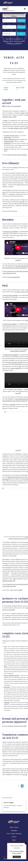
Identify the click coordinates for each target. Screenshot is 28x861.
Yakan (5, 666)
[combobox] (9, 34)
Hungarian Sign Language (11, 354)
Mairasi (6, 149)
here (23, 126)
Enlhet (5, 120)
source (17, 393)
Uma (5, 646)
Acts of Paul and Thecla (14, 362)
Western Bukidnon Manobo (11, 675)
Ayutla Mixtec (7, 137)
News (14, 840)
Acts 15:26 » (20, 88)
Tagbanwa (7, 702)
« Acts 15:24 (6, 88)
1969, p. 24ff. (17, 128)
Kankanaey (7, 687)
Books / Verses (14, 827)
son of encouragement (13, 277)
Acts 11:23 (19, 235)
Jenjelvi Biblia (15, 368)
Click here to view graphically (13, 106)
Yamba (22, 113)
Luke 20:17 (12, 194)
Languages (14, 830)
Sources (14, 837)
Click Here (17, 857)
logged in (14, 805)
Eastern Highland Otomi (10, 139)
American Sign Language (10, 231)
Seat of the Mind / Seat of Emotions (17, 154)
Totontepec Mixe (8, 141)
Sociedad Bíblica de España (17, 351)
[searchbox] (9, 34)
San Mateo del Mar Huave (11, 135)
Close (26, 843)
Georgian (12, 404)
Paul (19, 590)
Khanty (15, 167)
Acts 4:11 (20, 194)
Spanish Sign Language (10, 324)
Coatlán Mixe (7, 143)
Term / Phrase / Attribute (14, 833)
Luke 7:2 (4, 192)
